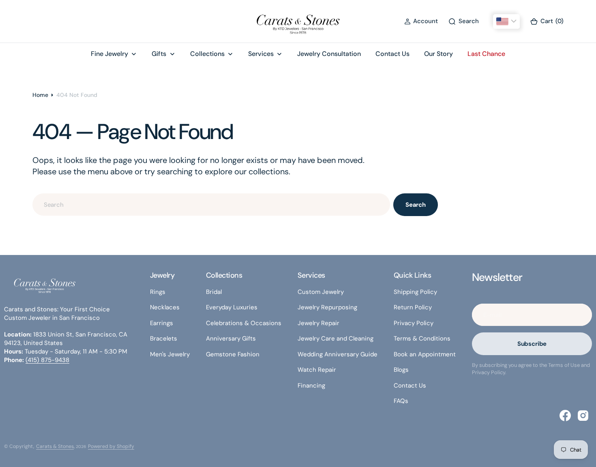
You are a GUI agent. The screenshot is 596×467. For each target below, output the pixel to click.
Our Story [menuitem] (438, 53)
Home (40, 95)
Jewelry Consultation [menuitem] (329, 53)
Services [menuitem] (261, 53)
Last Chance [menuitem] (486, 53)
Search (415, 205)
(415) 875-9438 (47, 360)
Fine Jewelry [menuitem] (109, 53)
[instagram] (583, 415)
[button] (421, 21)
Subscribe (532, 344)
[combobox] (211, 204)
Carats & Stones (55, 446)
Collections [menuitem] (207, 53)
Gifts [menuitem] (159, 53)
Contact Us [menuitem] (392, 53)
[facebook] (565, 415)
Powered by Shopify (111, 446)
